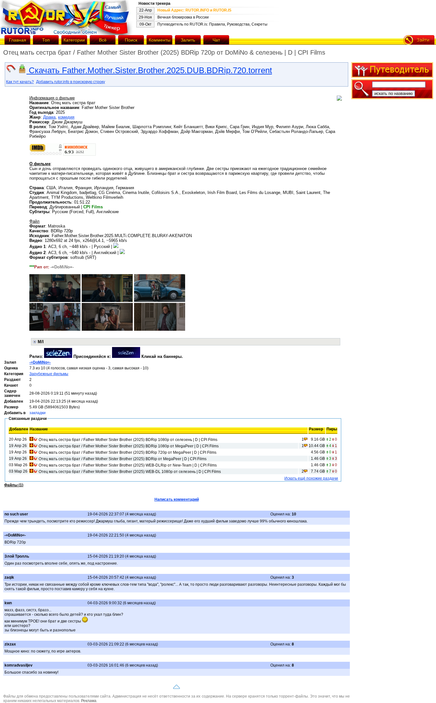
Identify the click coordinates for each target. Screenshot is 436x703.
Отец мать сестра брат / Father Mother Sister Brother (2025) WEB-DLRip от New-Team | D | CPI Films (128, 465)
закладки (37, 413)
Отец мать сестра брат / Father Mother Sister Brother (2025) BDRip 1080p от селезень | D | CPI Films (128, 439)
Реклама (88, 701)
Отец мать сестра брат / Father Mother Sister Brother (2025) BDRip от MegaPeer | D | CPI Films (123, 459)
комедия (66, 117)
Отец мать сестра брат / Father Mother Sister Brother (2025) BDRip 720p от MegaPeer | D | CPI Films (127, 452)
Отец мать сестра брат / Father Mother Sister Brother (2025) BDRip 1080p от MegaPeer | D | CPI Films (129, 446)
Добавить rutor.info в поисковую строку (70, 82)
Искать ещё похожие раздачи (311, 478)
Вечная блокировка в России (183, 17)
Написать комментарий (176, 499)
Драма (49, 117)
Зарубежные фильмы (48, 374)
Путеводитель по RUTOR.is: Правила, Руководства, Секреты (212, 24)
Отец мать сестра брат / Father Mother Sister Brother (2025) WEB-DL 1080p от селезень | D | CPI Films (130, 471)
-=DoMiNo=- (40, 362)
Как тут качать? (20, 82)
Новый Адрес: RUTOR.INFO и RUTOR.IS (194, 10)
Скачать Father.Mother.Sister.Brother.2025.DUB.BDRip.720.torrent (149, 70)
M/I (41, 341)
